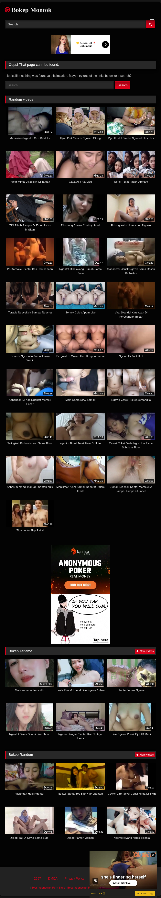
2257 (37, 878)
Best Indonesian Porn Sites (48, 887)
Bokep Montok (31, 9)
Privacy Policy (74, 878)
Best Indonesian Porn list (82, 887)
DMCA (53, 878)
